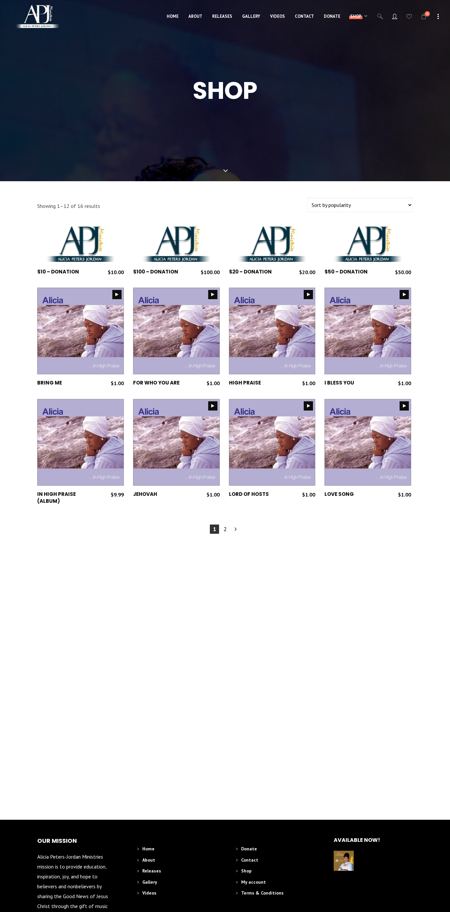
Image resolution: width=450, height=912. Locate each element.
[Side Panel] (438, 16)
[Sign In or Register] (394, 16)
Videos (149, 893)
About (148, 860)
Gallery (149, 882)
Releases (151, 871)
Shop (246, 871)
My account (253, 882)
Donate (249, 849)
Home (148, 849)
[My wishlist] (409, 16)
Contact (249, 860)
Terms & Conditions (262, 893)
